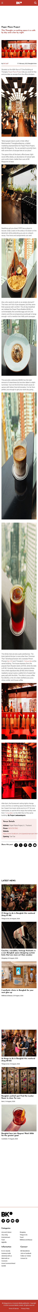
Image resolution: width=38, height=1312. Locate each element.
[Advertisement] (19, 15)
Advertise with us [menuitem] (6, 1256)
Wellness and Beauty (26, 1240)
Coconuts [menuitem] (4, 1261)
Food (3, 1240)
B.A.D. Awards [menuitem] (5, 1251)
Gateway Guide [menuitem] (6, 1253)
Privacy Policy (25, 1308)
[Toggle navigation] (2, 3)
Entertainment (5, 1237)
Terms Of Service (14, 1308)
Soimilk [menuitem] (3, 1266)
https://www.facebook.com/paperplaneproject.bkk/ (20, 834)
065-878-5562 (13, 828)
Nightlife (4, 1242)
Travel (21, 1237)
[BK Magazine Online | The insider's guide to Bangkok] (19, 3)
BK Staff (5, 63)
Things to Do (23, 1235)
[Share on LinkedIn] (30, 845)
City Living (4, 1235)
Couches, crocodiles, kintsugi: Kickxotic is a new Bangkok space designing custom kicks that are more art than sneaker (18, 953)
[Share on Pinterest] (25, 845)
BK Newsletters (25, 1251)
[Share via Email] (35, 845)
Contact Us (23, 1258)
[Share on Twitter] (21, 845)
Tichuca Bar (28, 661)
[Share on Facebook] (16, 845)
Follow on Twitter (25, 1256)
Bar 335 (10, 661)
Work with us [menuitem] (5, 1258)
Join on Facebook (25, 1253)
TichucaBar (9, 813)
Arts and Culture (6, 1232)
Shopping (23, 1232)
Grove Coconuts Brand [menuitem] (8, 1263)
